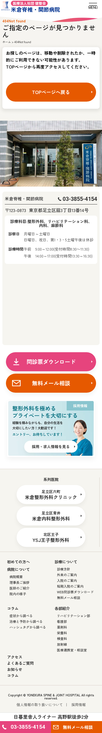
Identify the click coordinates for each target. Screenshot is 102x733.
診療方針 (63, 569)
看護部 (62, 621)
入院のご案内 (67, 580)
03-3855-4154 (80, 199)
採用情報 (78, 704)
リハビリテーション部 (73, 615)
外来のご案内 (67, 574)
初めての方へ (18, 562)
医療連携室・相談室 (72, 650)
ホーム (6, 42)
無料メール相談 (51, 383)
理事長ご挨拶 (19, 582)
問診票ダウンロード (51, 361)
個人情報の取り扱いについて (40, 704)
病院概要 (16, 576)
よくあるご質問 (20, 663)
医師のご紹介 (19, 588)
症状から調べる (21, 615)
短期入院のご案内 (70, 586)
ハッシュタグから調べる (27, 627)
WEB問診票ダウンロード (75, 591)
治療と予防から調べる (26, 621)
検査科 (62, 638)
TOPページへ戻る (51, 92)
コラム (13, 675)
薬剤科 (62, 627)
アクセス (14, 657)
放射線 (62, 644)
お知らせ (14, 669)
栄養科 (62, 632)
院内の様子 (17, 593)
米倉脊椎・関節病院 (35, 6)
